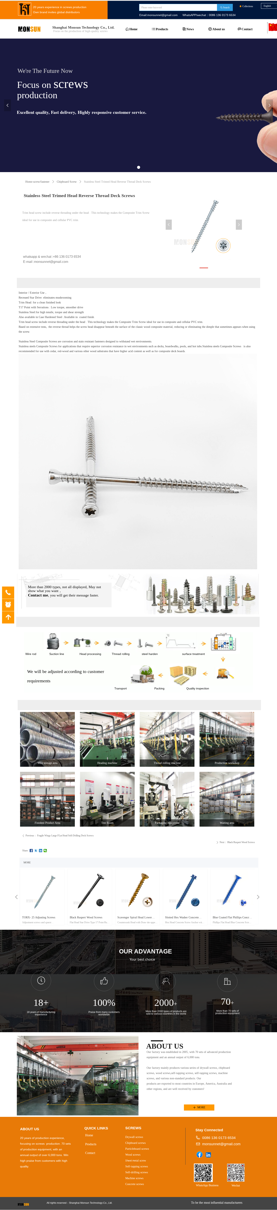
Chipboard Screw (67, 181)
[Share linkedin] (40, 850)
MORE (27, 862)
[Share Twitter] (36, 850)
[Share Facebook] (31, 850)
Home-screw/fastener (37, 181)
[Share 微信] (45, 850)
